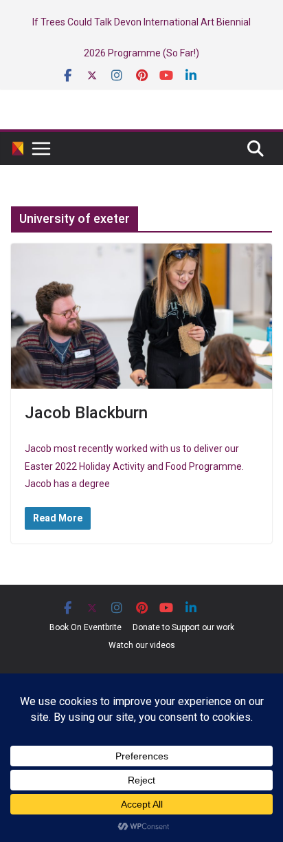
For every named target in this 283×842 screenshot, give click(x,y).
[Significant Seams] (18, 148)
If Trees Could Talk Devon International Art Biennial (141, 22)
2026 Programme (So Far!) (141, 52)
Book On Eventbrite (85, 627)
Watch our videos (142, 645)
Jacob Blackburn (86, 412)
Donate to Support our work (183, 627)
